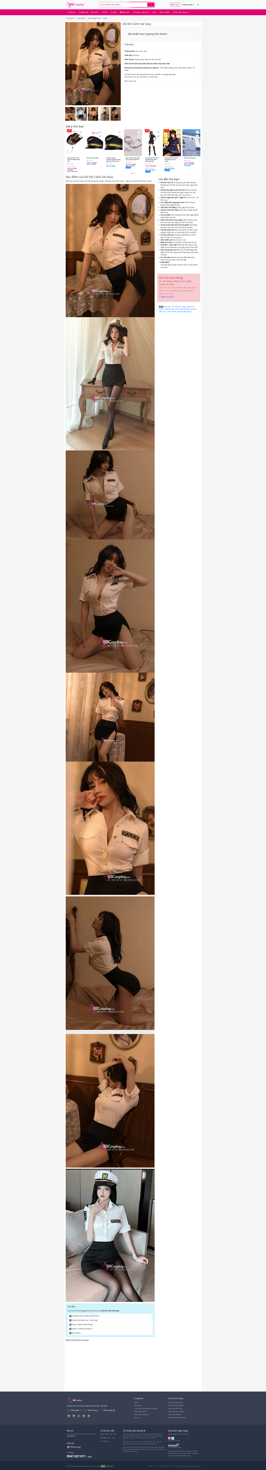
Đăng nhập (188, 5)
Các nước (94, 12)
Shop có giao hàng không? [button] (81, 1324)
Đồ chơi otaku (174, 1466)
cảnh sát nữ (171, 311)
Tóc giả (113, 12)
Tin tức (176, 5)
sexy (183, 306)
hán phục (151, 1466)
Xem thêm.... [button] (76, 1333)
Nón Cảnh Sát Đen (93, 158)
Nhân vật (125, 12)
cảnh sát (167, 306)
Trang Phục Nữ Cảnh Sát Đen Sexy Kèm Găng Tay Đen (151, 159)
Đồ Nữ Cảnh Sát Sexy (137, 24)
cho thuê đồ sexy (182, 309)
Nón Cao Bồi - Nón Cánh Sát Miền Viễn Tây (73, 159)
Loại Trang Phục (94, 18)
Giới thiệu (137, 1406)
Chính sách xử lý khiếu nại (177, 1418)
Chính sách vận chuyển (176, 1412)
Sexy (154, 12)
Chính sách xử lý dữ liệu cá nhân (145, 1409)
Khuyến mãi (83, 12)
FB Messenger (75, 1447)
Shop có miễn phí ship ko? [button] (81, 1329)
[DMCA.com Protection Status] (107, 1466)
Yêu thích (129, 44)
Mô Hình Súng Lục (190, 158)
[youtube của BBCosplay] (74, 1416)
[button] (118, 63)
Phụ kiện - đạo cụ (181, 12)
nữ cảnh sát (176, 306)
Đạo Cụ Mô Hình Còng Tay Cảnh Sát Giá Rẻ (133, 158)
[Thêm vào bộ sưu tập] (80, 136)
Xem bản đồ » (71, 1436)
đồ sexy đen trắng (184, 311)
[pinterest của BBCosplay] (84, 1416)
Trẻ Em (104, 12)
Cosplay (76, 4)
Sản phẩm (81, 18)
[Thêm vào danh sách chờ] (80, 132)
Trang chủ (70, 18)
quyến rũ (190, 306)
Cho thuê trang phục (162, 1466)
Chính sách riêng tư (141, 1415)
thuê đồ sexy (170, 309)
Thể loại (71, 12)
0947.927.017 (167, 296)
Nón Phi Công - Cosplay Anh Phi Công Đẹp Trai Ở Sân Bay (113, 159)
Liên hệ (136, 1418)
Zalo (90, 1457)
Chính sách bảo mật (175, 1409)
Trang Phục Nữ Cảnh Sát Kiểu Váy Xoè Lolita (171, 159)
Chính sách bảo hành (175, 1402)
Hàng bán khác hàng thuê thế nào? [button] (84, 1316)
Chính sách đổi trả (140, 1412)
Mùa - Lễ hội (164, 12)
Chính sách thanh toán (176, 1406)
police (161, 309)
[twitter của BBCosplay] (69, 1416)
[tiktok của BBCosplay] (79, 1416)
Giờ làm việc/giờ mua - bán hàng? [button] (84, 1320)
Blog (135, 1402)
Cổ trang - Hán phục (141, 12)
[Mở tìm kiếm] (127, 5)
